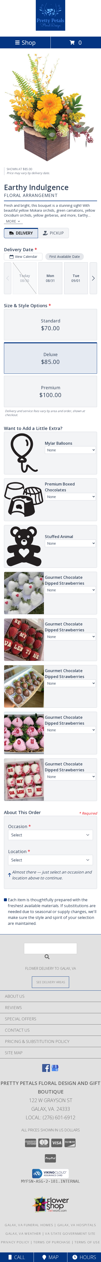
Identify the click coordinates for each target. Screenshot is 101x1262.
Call (18, 1257)
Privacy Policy (15, 1242)
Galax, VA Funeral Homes (29, 1225)
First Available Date (64, 256)
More (11, 221)
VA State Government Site (70, 1233)
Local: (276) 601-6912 (50, 1117)
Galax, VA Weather (23, 1233)
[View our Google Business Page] (55, 1070)
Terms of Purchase (51, 1242)
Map (52, 1257)
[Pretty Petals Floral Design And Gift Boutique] (50, 29)
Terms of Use (87, 1242)
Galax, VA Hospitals (76, 1225)
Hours (86, 1257)
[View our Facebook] (46, 1070)
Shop (29, 42)
